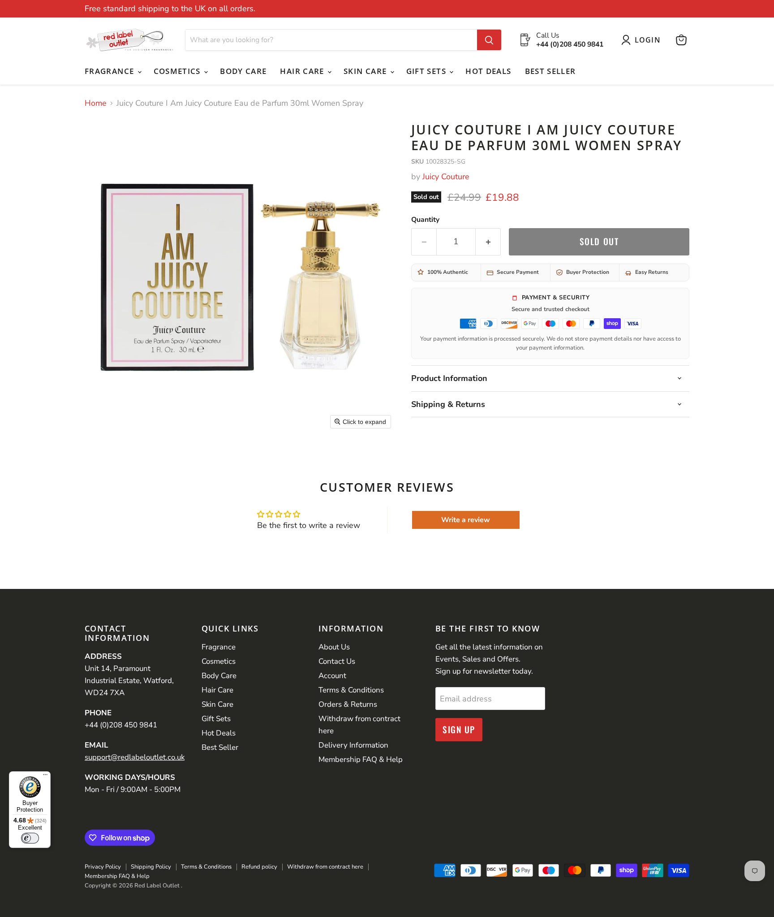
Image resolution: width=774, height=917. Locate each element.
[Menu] (45, 776)
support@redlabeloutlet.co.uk (135, 757)
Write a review (465, 520)
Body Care (243, 71)
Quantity (425, 220)
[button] (643, 40)
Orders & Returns (347, 704)
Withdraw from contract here (325, 867)
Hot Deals (488, 71)
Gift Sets (427, 71)
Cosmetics (178, 71)
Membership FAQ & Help (360, 759)
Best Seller (550, 71)
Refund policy (259, 867)
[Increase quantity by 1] (488, 241)
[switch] (30, 838)
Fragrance (111, 71)
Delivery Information (353, 745)
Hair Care (303, 71)
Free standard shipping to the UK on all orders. (170, 8)
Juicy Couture (445, 176)
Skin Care (366, 71)
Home (96, 103)
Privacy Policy (103, 867)
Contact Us (336, 661)
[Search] (489, 40)
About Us (334, 647)
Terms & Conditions (351, 690)
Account (332, 675)
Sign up (459, 729)
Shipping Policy (151, 867)
